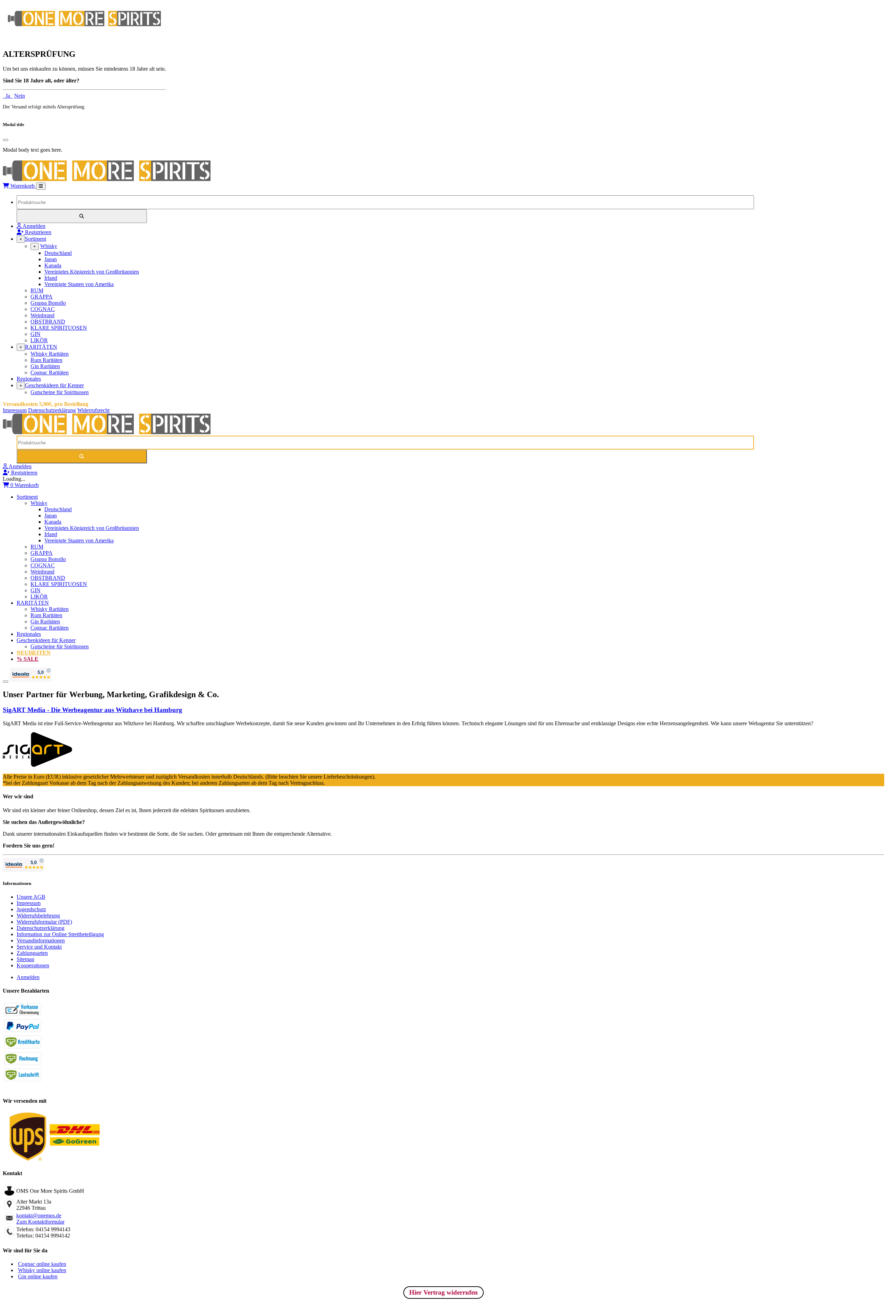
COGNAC (42, 309)
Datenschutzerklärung (52, 410)
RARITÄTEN (41, 347)
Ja (8, 96)
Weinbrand (42, 315)
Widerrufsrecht (93, 410)
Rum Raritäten (46, 360)
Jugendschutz (31, 909)
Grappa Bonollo (48, 303)
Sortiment (35, 239)
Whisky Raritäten (49, 354)
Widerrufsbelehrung (38, 915)
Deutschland (58, 253)
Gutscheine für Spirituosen (59, 392)
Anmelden (28, 977)
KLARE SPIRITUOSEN (58, 328)
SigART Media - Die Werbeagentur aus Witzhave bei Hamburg (92, 709)
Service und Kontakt (39, 947)
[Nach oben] (5, 682)
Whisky (48, 246)
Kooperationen (33, 965)
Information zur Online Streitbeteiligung (60, 934)
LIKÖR (39, 340)
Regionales (29, 379)
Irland (50, 278)
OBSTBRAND (47, 322)
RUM (36, 290)
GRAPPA (41, 297)
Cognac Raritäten (49, 372)
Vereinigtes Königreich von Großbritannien (91, 272)
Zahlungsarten (32, 953)
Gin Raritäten (45, 366)
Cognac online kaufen (42, 1264)
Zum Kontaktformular (40, 1222)
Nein (19, 96)
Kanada (52, 265)
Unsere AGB (31, 897)
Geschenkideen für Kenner (54, 385)
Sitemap (25, 959)
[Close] (5, 140)
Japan (50, 259)
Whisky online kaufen (42, 1270)
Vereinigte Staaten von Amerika (79, 284)
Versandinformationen (41, 940)
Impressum (15, 410)
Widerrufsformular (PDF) (44, 922)
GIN (35, 334)
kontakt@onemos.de (38, 1215)
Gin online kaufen (38, 1276)
